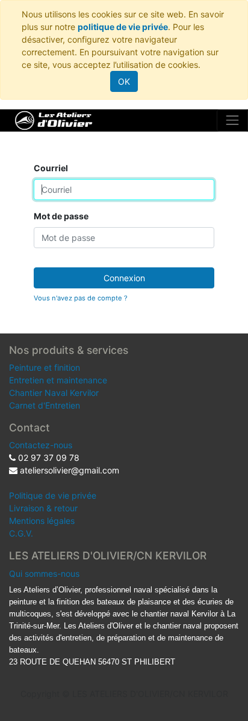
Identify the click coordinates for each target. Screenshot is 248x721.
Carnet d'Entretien (44, 405)
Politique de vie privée (52, 495)
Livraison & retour (43, 508)
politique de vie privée (123, 27)
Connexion (124, 278)
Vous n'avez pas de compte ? (81, 298)
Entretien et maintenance (58, 380)
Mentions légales (42, 521)
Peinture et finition (44, 367)
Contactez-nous (40, 445)
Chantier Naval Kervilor (54, 393)
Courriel (51, 168)
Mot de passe (61, 216)
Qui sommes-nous (44, 573)
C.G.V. (21, 533)
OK (124, 81)
